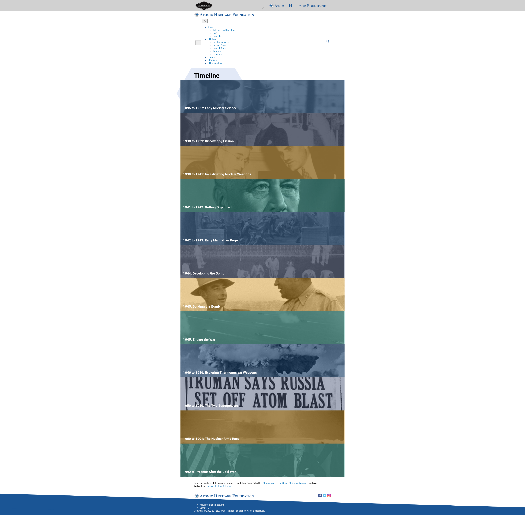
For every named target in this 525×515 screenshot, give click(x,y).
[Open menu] (198, 42)
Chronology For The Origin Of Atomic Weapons (285, 483)
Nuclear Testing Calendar (219, 486)
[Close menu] (205, 21)
